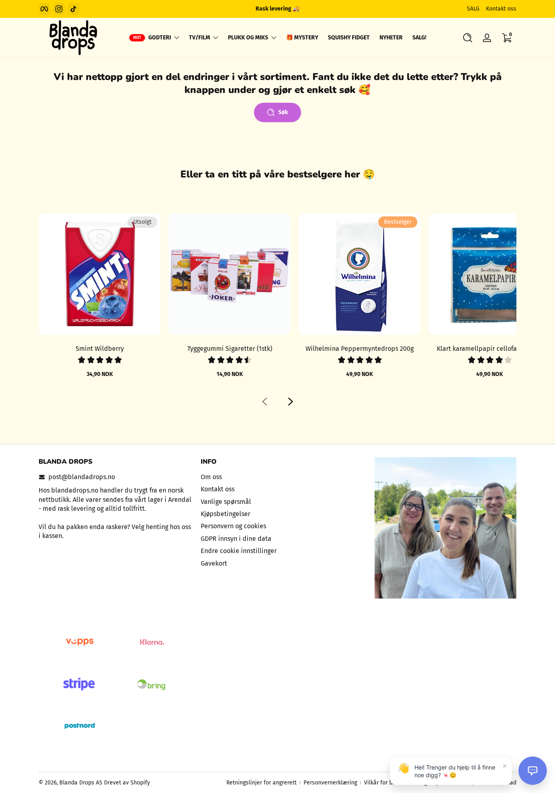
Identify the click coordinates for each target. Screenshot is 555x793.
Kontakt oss (501, 8)
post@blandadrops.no (81, 477)
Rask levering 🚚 (277, 8)
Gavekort (214, 563)
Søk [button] (283, 112)
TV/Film (199, 37)
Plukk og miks (248, 37)
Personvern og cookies (233, 526)
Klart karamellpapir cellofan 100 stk (489, 348)
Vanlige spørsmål (226, 502)
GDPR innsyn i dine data (236, 538)
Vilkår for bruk (382, 782)
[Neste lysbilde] (290, 401)
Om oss (211, 477)
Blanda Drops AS (81, 782)
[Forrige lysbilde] (264, 401)
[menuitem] (278, 477)
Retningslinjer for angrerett (261, 782)
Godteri (159, 37)
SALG (473, 8)
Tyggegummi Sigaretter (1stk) (229, 348)
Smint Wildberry (100, 348)
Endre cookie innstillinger (239, 551)
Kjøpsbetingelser (225, 514)
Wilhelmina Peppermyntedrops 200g (360, 348)
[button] (467, 38)
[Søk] (468, 38)
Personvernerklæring (330, 782)
